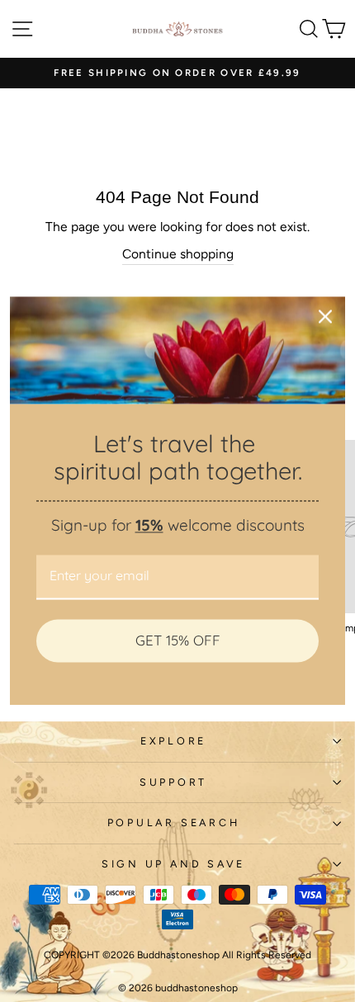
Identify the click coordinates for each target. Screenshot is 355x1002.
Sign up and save (173, 864)
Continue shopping (178, 254)
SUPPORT (173, 782)
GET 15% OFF (177, 640)
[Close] (325, 316)
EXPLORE (173, 741)
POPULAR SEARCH (173, 822)
